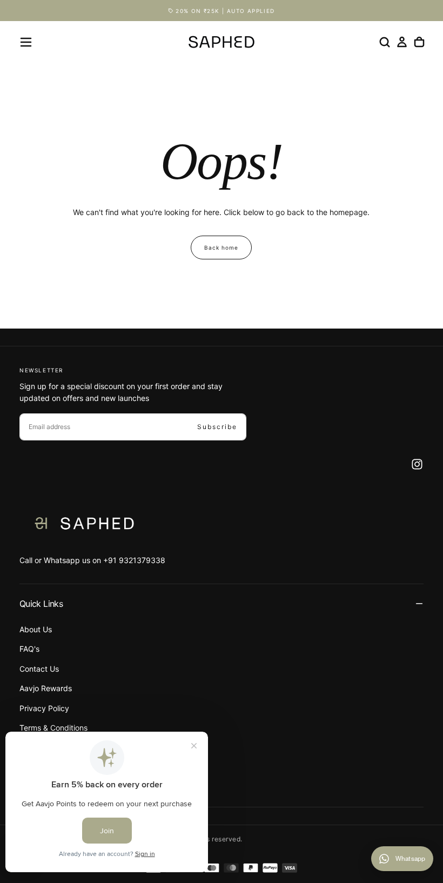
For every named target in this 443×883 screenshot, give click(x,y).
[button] (25, 42)
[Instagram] (417, 464)
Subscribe (217, 427)
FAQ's (29, 648)
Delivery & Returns (51, 747)
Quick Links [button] (41, 603)
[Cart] (419, 42)
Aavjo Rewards (45, 688)
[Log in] (401, 42)
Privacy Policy (44, 708)
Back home (221, 247)
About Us (35, 629)
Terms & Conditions (53, 727)
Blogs (29, 786)
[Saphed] (84, 523)
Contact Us (39, 668)
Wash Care (38, 767)
